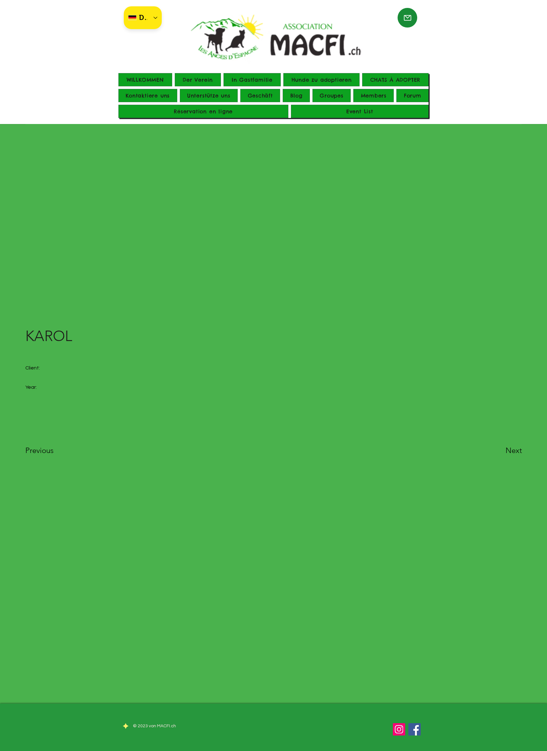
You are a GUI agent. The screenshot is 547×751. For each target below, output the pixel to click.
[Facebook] (414, 729)
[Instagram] (399, 729)
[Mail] (407, 18)
